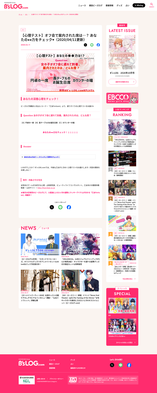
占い (127, 5)
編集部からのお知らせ (77, 368)
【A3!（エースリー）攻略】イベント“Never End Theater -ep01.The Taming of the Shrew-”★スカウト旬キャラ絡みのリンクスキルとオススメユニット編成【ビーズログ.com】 (125, 205)
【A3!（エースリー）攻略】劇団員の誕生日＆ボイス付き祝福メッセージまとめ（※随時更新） (125, 238)
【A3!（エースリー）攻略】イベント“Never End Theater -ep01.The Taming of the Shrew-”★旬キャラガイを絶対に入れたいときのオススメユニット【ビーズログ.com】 (80, 299)
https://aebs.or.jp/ (99, 382)
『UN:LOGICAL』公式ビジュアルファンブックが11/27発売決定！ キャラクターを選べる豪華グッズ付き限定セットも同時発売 (80, 261)
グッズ (119, 5)
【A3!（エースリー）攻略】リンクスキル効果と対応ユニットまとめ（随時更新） (125, 173)
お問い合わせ (41, 379)
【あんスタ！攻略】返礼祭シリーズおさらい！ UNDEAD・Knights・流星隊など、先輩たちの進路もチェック (125, 270)
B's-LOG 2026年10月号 (122, 72)
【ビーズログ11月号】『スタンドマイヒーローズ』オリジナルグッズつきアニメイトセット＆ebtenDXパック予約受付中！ (40, 261)
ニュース (82, 5)
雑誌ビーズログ (95, 5)
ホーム (20, 14)
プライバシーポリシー (56, 379)
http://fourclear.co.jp (46, 187)
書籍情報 (109, 5)
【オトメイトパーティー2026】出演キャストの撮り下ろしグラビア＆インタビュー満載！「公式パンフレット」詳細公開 (40, 298)
